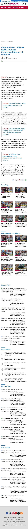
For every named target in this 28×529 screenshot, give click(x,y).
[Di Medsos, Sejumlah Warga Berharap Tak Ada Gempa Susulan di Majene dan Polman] (14, 478)
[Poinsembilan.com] (11, 4)
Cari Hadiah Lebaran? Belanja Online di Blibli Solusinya (15, 375)
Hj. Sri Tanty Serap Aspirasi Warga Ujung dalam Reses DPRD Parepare (20, 196)
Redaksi (6, 57)
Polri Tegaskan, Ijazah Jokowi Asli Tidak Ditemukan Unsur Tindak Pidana (18, 394)
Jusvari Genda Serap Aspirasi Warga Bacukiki (7, 196)
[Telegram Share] (22, 180)
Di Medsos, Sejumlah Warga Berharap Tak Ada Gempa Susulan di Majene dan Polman (18, 482)
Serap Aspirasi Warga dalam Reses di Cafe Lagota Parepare (7, 210)
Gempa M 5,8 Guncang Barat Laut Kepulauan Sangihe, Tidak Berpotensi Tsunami (18, 455)
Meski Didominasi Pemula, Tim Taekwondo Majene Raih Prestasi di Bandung (15, 380)
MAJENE (3, 77)
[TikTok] (18, 513)
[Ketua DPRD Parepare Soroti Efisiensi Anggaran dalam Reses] (21, 204)
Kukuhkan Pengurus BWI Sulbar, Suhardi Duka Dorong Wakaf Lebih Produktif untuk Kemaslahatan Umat (18, 343)
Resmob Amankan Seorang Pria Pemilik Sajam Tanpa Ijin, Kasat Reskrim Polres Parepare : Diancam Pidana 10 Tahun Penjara (18, 414)
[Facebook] (7, 513)
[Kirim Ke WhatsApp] (25, 180)
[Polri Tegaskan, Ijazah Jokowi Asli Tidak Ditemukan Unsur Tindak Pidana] (14, 390)
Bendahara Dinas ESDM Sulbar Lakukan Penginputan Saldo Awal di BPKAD (18, 304)
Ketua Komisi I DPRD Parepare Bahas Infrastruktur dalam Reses (7, 225)
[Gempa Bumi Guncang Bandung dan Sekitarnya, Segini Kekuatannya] (14, 469)
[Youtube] (15, 513)
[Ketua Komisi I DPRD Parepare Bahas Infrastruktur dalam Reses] (7, 218)
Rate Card (20, 517)
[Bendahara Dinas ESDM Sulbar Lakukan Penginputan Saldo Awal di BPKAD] (14, 300)
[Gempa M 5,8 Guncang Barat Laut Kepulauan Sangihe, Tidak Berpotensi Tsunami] (14, 451)
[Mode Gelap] (23, 4)
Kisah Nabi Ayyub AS (10, 369)
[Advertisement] (14, 24)
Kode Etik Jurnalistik (10, 517)
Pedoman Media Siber (18, 521)
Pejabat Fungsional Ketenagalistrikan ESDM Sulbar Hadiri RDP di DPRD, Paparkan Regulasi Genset (17, 314)
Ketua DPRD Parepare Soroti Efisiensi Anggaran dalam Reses (20, 210)
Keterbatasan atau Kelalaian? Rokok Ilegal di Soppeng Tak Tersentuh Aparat (17, 441)
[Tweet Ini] (16, 180)
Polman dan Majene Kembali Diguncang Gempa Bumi (18, 492)
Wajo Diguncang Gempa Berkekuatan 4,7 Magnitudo (18, 500)
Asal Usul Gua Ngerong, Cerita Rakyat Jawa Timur (15, 354)
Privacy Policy (7, 521)
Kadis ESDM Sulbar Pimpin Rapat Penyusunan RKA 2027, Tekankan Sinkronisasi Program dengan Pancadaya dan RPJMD (18, 295)
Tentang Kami (18, 519)
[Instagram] (13, 513)
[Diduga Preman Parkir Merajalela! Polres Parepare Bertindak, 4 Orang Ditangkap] (14, 419)
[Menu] (2, 4)
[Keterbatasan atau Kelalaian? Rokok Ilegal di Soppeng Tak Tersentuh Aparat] (14, 437)
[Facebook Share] (13, 180)
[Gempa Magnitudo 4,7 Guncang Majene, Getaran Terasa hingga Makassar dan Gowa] (14, 460)
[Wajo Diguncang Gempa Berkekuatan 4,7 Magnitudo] (14, 496)
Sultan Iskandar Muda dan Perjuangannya (12, 364)
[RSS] (21, 513)
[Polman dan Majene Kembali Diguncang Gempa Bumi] (14, 487)
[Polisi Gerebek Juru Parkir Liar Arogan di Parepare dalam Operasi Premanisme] (14, 399)
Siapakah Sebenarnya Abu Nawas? (15, 359)
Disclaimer (9, 519)
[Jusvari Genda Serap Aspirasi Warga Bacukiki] (7, 190)
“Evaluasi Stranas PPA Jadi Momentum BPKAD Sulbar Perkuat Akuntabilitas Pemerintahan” (17, 323)
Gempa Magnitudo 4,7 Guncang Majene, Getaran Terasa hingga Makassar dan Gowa (18, 464)
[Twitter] (10, 513)
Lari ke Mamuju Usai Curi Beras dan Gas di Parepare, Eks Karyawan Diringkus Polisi (18, 432)
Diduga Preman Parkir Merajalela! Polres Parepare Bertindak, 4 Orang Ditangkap (18, 423)
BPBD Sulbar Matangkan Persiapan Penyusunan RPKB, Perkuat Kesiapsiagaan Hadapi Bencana (17, 332)
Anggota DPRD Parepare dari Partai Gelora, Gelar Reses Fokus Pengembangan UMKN (21, 225)
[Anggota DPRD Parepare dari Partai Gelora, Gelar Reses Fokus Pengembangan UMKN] (21, 218)
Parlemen (3, 45)
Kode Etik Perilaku (17, 523)
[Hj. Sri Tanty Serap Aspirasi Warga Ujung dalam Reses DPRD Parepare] (21, 190)
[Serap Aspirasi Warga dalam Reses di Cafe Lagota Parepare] (7, 204)
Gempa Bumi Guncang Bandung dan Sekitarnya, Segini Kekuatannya (17, 473)
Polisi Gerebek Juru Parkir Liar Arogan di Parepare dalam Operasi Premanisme (18, 403)
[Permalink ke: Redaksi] (2, 57)
